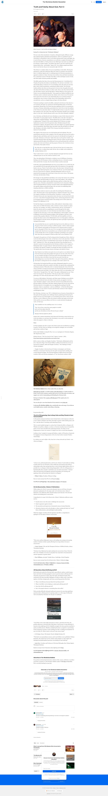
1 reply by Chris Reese (41, 720)
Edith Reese (38, 712)
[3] (40, 141)
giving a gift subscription (56, 391)
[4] (67, 162)
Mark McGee (38, 724)
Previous (38, 694)
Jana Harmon (36, 749)
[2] (54, 110)
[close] (65, 753)
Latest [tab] (38, 743)
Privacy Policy (62, 775)
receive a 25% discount (51, 398)
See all (35, 771)
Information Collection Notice (54, 775)
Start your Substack (51, 790)
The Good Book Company (54, 482)
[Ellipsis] (74, 713)
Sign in (104, 2)
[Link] (32, 416)
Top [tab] (34, 743)
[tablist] (38, 702)
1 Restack (46, 686)
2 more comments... (37, 737)
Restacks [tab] (41, 702)
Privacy (54, 787)
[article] (54, 749)
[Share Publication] (94, 2)
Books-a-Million (49, 564)
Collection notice (62, 787)
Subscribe (99, 2)
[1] (65, 100)
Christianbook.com (38, 564)
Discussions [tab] (42, 743)
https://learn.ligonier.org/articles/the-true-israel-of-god (46, 338)
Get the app (59, 790)
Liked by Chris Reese (40, 714)
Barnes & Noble (65, 563)
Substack (48, 793)
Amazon (64, 482)
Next (71, 694)
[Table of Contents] (1, 398)
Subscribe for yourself (39, 391)
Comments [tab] (36, 702)
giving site (64, 402)
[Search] (92, 2)
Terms (57, 787)
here (51, 49)
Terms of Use (59, 773)
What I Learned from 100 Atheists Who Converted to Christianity (47, 747)
